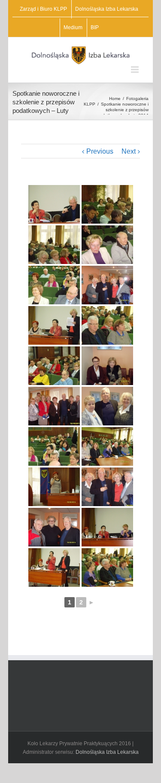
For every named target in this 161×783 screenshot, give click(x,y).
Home (115, 98)
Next (129, 151)
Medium (73, 27)
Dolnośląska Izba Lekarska (106, 9)
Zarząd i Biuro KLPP (43, 9)
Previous (99, 151)
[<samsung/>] (54, 204)
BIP (95, 27)
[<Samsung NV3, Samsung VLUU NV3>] (107, 204)
